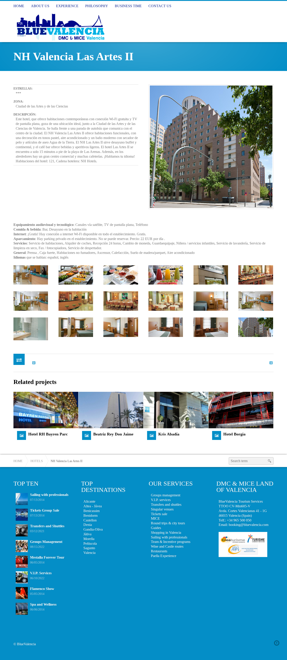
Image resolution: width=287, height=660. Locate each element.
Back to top (277, 643)
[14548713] (76, 301)
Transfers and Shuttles (47, 526)
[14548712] (120, 301)
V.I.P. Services (41, 573)
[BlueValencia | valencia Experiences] (59, 26)
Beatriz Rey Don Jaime (113, 434)
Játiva (87, 534)
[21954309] (30, 275)
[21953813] (165, 327)
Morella (88, 539)
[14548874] (76, 275)
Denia (87, 525)
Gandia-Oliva (93, 529)
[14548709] (165, 301)
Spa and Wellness (43, 604)
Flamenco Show (42, 589)
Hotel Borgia (234, 434)
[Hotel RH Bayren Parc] (45, 409)
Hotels (36, 461)
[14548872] (165, 275)
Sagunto (89, 548)
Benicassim (91, 511)
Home (18, 461)
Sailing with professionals (49, 495)
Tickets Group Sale (44, 510)
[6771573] (120, 275)
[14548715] (211, 275)
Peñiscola (90, 543)
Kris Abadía (168, 434)
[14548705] (211, 301)
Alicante (89, 501)
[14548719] (255, 275)
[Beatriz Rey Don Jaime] (110, 409)
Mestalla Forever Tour (47, 557)
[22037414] (255, 327)
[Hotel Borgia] (241, 409)
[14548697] (76, 327)
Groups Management (46, 542)
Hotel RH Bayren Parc (48, 434)
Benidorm (90, 515)
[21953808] (211, 327)
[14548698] (30, 328)
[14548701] (255, 301)
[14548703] (120, 327)
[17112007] (30, 301)
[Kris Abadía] (176, 409)
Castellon (90, 520)
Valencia (89, 553)
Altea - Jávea (92, 506)
